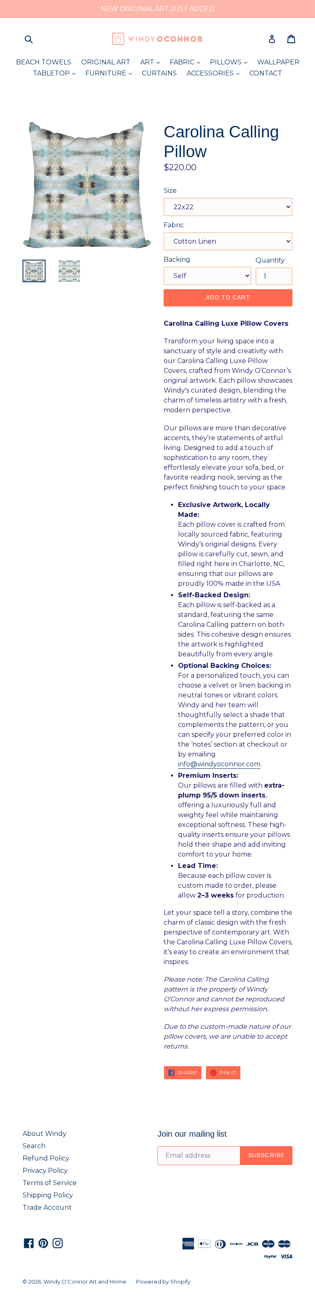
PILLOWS (230, 62)
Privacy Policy (45, 1170)
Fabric (174, 225)
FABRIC (187, 62)
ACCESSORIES (215, 73)
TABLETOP (56, 73)
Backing (177, 259)
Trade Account (47, 1207)
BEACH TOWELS (43, 62)
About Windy (44, 1134)
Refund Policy (46, 1158)
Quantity (270, 260)
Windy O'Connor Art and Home (84, 1281)
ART (152, 62)
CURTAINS (159, 73)
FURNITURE (110, 73)
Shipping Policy (48, 1195)
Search (34, 1146)
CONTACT (265, 73)
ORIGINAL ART (105, 62)
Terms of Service (50, 1183)
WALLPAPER (278, 62)
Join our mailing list (192, 1133)
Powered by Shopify (163, 1281)
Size (170, 190)
